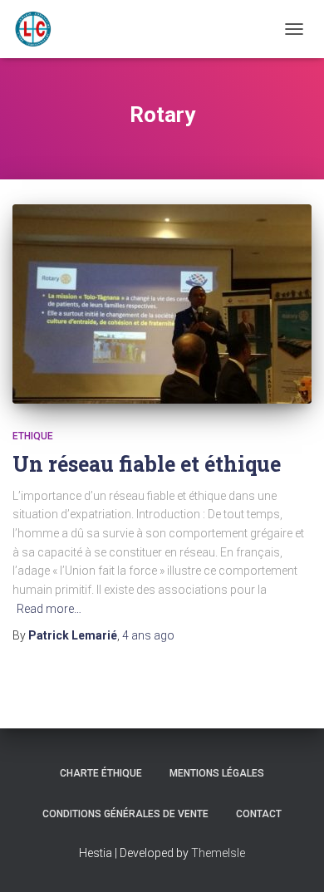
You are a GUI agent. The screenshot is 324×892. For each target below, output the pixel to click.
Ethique (32, 436)
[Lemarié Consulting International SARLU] (39, 29)
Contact (259, 814)
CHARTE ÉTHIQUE (101, 773)
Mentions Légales (216, 773)
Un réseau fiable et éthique (146, 464)
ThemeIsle (218, 853)
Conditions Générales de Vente (125, 814)
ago (148, 635)
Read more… (49, 608)
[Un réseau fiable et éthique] (162, 304)
